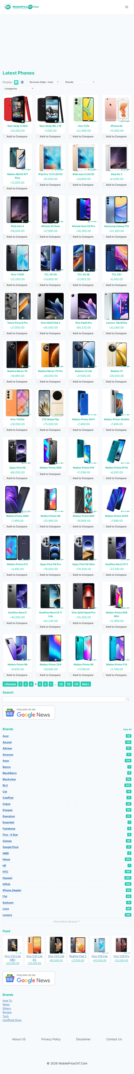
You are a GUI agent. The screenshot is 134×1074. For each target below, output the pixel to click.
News (6, 1004)
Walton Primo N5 (83, 664)
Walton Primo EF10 (116, 467)
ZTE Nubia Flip (50, 419)
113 (68, 684)
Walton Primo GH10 (116, 515)
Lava (66, 908)
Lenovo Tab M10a (116, 322)
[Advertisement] (67, 40)
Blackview (66, 779)
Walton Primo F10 (116, 664)
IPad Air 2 (116, 174)
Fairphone (66, 828)
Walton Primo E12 (17, 564)
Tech (6, 1016)
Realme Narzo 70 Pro (50, 371)
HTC (66, 871)
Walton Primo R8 (17, 664)
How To (7, 1000)
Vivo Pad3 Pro (83, 322)
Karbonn (66, 902)
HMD (66, 853)
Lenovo (66, 915)
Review (7, 1012)
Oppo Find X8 (17, 467)
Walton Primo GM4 (17, 515)
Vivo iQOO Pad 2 (50, 322)
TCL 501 (117, 274)
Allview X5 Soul (50, 226)
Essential (66, 822)
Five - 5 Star (66, 834)
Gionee (66, 841)
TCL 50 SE (83, 274)
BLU (66, 785)
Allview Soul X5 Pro (83, 226)
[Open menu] (126, 7)
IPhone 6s (116, 125)
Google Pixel (66, 847)
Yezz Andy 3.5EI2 (17, 125)
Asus (66, 760)
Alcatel (66, 742)
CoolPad (66, 797)
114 (76, 684)
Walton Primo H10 (83, 467)
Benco (66, 767)
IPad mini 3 (17, 226)
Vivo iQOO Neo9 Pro (83, 612)
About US (19, 1039)
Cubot (66, 804)
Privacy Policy (51, 1039)
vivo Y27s (83, 125)
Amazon (66, 754)
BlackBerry (66, 773)
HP (66, 865)
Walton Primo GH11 (83, 419)
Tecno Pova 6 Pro (17, 322)
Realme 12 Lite (83, 371)
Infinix (66, 884)
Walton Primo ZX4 (50, 664)
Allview (66, 748)
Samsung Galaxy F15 (116, 226)
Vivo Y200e (17, 419)
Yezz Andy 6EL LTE (50, 125)
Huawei (66, 878)
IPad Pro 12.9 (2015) (50, 174)
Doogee (66, 810)
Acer (66, 736)
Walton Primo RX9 (83, 515)
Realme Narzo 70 (17, 371)
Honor (66, 859)
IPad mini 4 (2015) (83, 174)
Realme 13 (117, 371)
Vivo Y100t (17, 274)
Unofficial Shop (12, 1020)
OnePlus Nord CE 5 (116, 564)
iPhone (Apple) (66, 890)
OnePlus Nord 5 (17, 612)
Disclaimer (83, 1039)
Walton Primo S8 (50, 515)
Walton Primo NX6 (50, 467)
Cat (66, 791)
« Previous (10, 684)
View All (127, 729)
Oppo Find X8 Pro (50, 564)
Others (7, 1008)
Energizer (66, 816)
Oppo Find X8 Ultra (83, 564)
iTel (66, 896)
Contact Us (114, 1039)
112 (61, 684)
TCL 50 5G (50, 274)
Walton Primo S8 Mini (116, 419)
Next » (85, 684)
